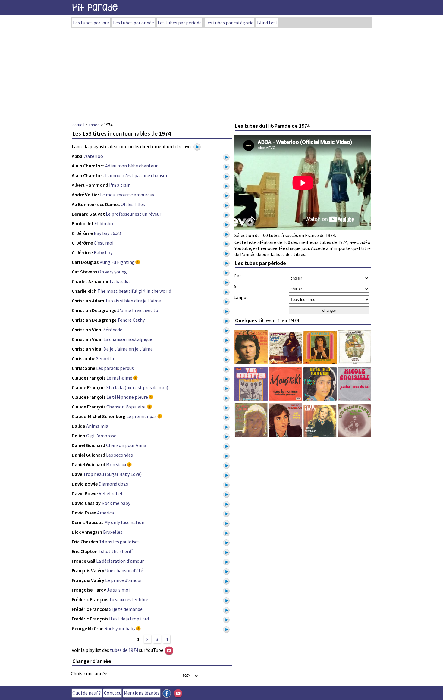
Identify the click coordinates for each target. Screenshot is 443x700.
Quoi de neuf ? (86, 693)
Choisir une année (89, 673)
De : (237, 276)
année (94, 124)
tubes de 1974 (124, 650)
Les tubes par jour (91, 23)
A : (236, 286)
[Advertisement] (221, 73)
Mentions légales (141, 693)
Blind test (267, 23)
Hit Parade (95, 7)
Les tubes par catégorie (229, 23)
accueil (78, 124)
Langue (241, 297)
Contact (112, 693)
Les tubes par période (180, 23)
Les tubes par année (133, 23)
